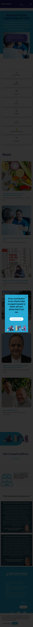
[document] (16, 313)
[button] (26, 296)
